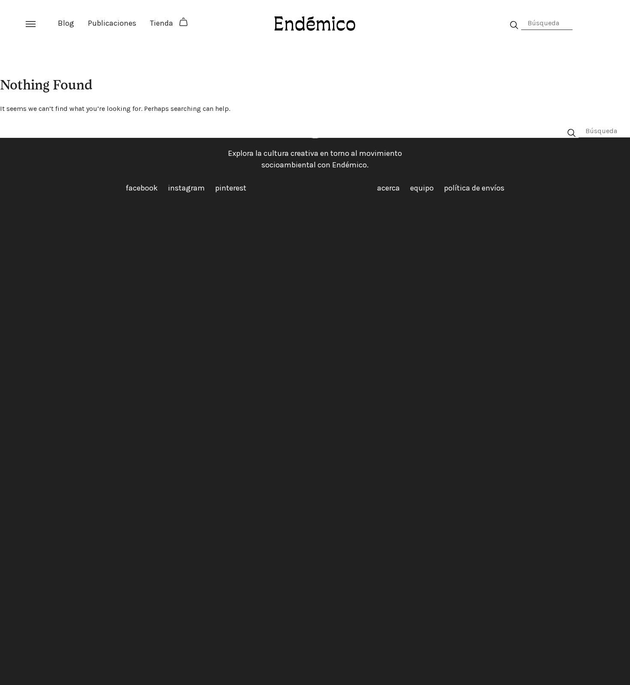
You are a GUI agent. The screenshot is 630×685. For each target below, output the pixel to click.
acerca (388, 188)
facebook (142, 188)
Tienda (161, 23)
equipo (422, 188)
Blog (66, 23)
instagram (186, 188)
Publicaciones (112, 23)
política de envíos (474, 188)
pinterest (230, 188)
